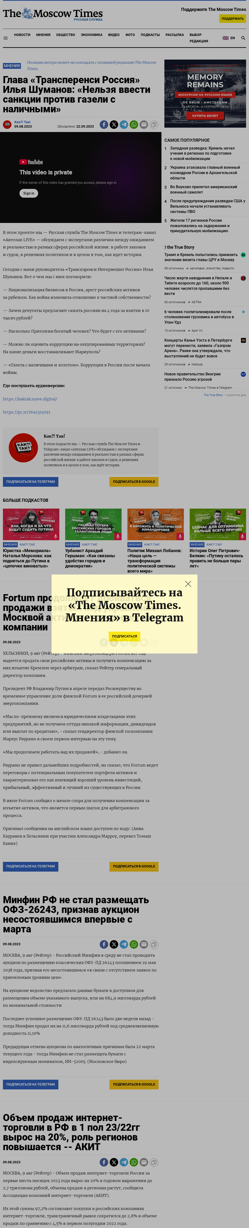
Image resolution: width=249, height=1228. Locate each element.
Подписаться (124, 636)
